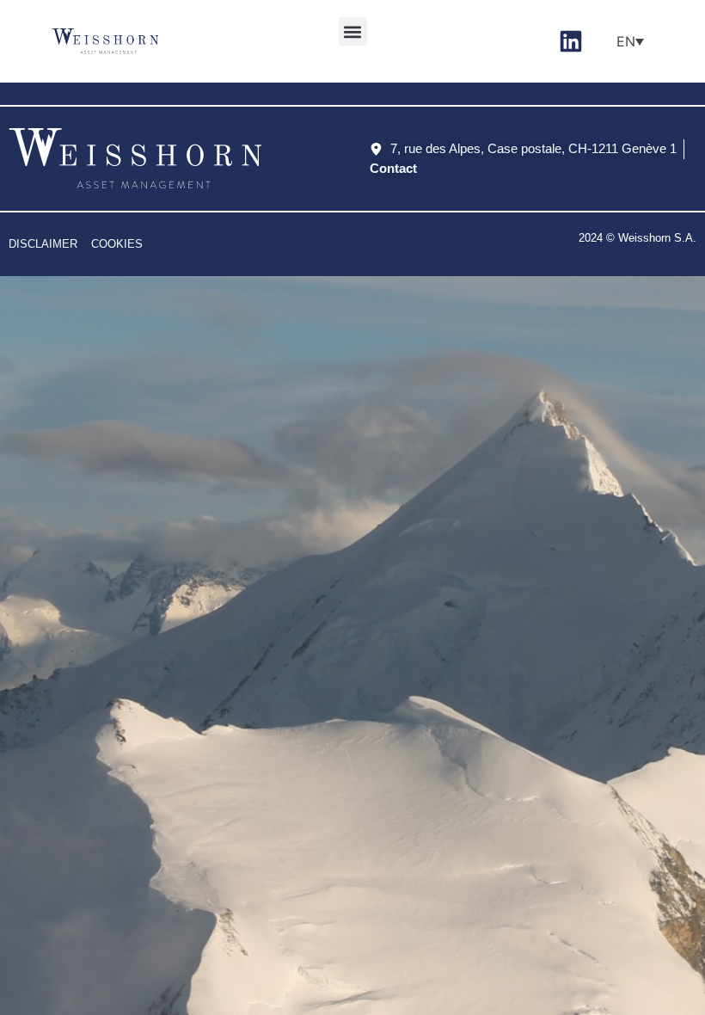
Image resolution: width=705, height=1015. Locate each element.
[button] (353, 31)
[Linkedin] (571, 41)
